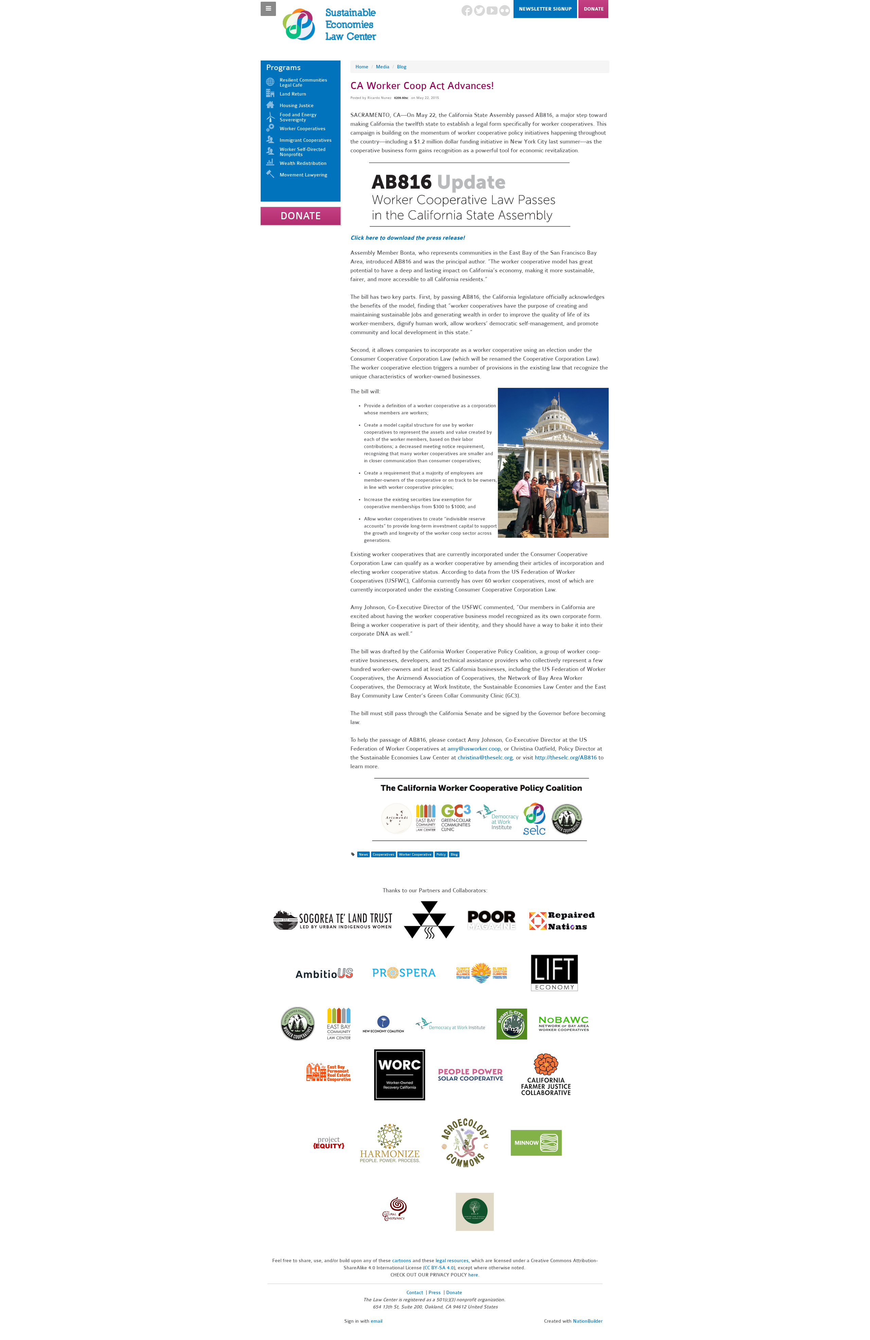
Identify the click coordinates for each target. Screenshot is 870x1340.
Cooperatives (383, 854)
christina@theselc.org (485, 757)
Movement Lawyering (303, 175)
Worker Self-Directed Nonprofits (303, 152)
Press (435, 1292)
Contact (414, 1292)
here (473, 1275)
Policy (441, 854)
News (363, 854)
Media (382, 67)
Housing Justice (297, 105)
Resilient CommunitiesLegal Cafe (303, 82)
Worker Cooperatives (303, 129)
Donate (594, 9)
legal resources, (453, 1261)
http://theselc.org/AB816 (566, 757)
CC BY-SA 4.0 (439, 1268)
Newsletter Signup (545, 9)
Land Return (293, 94)
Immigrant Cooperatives (306, 140)
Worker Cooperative (415, 854)
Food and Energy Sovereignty (298, 117)
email (376, 1321)
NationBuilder (588, 1321)
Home (361, 67)
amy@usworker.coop (474, 748)
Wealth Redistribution (303, 163)
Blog (401, 67)
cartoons (401, 1261)
